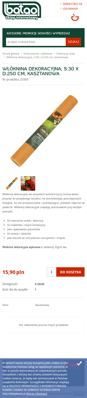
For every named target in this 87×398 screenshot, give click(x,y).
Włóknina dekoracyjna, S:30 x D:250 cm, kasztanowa (37, 57)
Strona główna (10, 53)
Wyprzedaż (61, 33)
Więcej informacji (36, 393)
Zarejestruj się (72, 4)
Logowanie (70, 8)
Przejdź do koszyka (75, 17)
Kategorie (14, 33)
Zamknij (79, 363)
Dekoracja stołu (66, 53)
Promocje (30, 33)
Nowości (44, 33)
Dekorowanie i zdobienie (37, 53)
